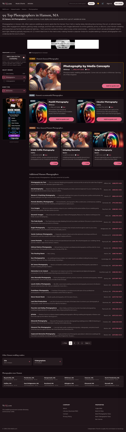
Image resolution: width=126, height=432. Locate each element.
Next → (87, 343)
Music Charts (20, 3)
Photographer (10, 77)
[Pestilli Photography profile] (38, 111)
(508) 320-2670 (37, 155)
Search (91, 3)
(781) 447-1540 (78, 69)
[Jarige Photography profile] (108, 139)
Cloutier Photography (107, 102)
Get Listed (118, 3)
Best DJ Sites (99, 411)
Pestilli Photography (58, 102)
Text (87, 69)
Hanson (24, 9)
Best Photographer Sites (103, 414)
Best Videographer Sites (103, 416)
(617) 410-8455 (69, 155)
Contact (65, 414)
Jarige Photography (103, 150)
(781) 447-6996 (55, 107)
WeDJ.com (5, 9)
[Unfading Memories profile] (76, 139)
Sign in (109, 3)
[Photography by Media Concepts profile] (45, 76)
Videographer (10, 81)
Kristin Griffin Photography (42, 150)
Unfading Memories (71, 150)
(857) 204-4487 (101, 155)
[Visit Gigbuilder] (14, 119)
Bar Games (98, 419)
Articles (30, 3)
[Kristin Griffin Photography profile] (44, 139)
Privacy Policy (67, 416)
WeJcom (7, 3)
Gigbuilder (98, 408)
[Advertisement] (14, 161)
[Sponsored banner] (63, 44)
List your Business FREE (70, 411)
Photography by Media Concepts (86, 66)
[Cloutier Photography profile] (86, 111)
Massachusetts (15, 9)
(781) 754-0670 (103, 107)
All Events (9, 90)
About (65, 408)
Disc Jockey (10, 73)
